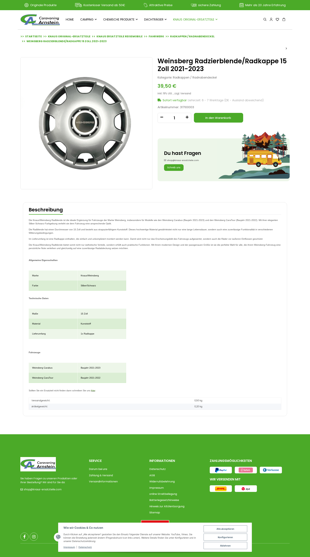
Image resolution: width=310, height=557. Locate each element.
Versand (185, 93)
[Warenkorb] (285, 20)
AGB (152, 475)
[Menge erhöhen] (187, 117)
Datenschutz (157, 469)
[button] (265, 20)
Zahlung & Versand (101, 475)
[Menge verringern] (162, 117)
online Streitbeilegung (163, 494)
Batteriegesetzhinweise (164, 500)
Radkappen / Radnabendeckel (195, 77)
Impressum (156, 488)
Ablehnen (225, 545)
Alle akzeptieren (225, 528)
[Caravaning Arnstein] (40, 19)
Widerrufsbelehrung (162, 481)
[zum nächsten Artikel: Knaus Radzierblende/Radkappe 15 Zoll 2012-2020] (286, 48)
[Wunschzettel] (277, 20)
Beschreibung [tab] (46, 209)
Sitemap (154, 512)
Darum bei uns (98, 469)
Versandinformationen (103, 481)
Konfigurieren (225, 537)
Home (70, 19)
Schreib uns (173, 167)
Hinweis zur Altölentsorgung (166, 506)
